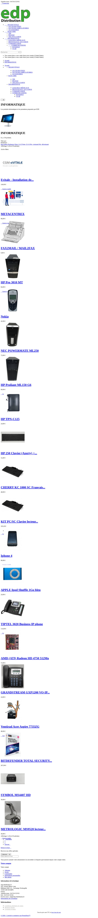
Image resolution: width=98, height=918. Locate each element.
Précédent (8, 839)
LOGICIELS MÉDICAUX (16, 40)
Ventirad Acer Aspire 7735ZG (20, 726)
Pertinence (11, 144)
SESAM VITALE (12, 24)
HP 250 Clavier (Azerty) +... (19, 453)
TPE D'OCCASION (14, 37)
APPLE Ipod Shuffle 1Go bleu (21, 590)
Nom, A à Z (18, 144)
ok (3, 100)
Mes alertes (8, 877)
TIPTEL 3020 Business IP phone (22, 624)
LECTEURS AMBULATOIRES (18, 28)
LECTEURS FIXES (14, 26)
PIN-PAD (11, 35)
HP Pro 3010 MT (12, 282)
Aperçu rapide (6, 838)
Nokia (5, 316)
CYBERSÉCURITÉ (14, 43)
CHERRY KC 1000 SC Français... (23, 487)
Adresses (7, 870)
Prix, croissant (34, 144)
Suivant (7, 844)
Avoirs (7, 872)
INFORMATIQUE (12, 38)
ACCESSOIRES (13, 30)
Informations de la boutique (9, 898)
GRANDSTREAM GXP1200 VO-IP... (25, 692)
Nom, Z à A (26, 144)
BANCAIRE (10, 31)
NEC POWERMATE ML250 (20, 350)
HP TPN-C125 (10, 419)
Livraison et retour (10, 909)
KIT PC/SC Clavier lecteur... (19, 521)
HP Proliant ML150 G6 (16, 385)
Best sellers (4, 144)
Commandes (8, 874)
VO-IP (14, 49)
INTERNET (16, 47)
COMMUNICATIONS (17, 45)
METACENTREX (12, 214)
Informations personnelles (12, 875)
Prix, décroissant (44, 144)
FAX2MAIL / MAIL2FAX (18, 248)
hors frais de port (56, 912)
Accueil (7, 65)
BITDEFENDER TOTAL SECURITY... (26, 760)
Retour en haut (6, 848)
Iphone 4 (6, 555)
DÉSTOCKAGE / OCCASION (18, 42)
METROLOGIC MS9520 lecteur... (23, 829)
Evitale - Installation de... (17, 179)
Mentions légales (10, 907)
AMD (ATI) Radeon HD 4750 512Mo (25, 658)
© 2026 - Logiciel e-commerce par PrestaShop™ (15, 915)
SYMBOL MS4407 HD (16, 795)
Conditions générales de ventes (14, 906)
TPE (9, 33)
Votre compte (6, 863)
